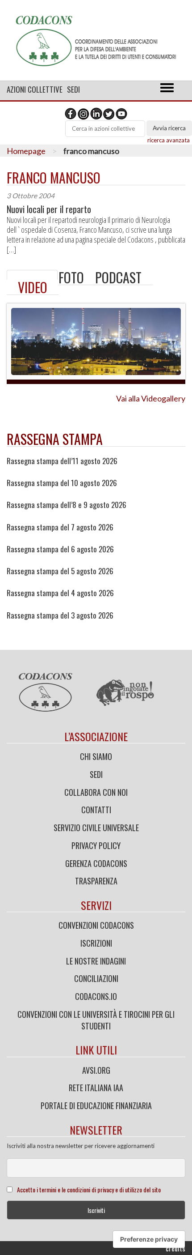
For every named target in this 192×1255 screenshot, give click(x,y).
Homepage (26, 151)
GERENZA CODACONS (96, 863)
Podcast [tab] (118, 277)
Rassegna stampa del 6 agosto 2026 (60, 549)
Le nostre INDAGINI (96, 961)
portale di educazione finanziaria (96, 1105)
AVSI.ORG (96, 1070)
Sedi (73, 89)
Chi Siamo (96, 756)
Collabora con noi (96, 792)
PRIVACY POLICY (96, 845)
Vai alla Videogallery (150, 398)
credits (175, 1248)
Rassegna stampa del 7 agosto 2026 (60, 527)
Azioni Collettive (35, 89)
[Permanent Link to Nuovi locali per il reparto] (32, 275)
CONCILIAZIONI (96, 978)
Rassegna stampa (55, 439)
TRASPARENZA (96, 881)
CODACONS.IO (96, 996)
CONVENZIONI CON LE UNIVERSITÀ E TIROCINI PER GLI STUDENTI (96, 1020)
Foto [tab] (71, 277)
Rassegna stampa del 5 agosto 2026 (60, 571)
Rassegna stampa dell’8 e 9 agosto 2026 (66, 504)
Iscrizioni (96, 943)
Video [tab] (32, 287)
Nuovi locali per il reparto (49, 209)
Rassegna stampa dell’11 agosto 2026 (62, 461)
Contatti (96, 809)
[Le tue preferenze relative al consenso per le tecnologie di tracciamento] (149, 1239)
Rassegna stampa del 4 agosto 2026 (60, 593)
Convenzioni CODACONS (96, 925)
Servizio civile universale (96, 827)
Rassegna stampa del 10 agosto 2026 (62, 483)
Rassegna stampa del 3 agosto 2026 (60, 615)
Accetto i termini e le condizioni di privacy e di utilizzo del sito (89, 1189)
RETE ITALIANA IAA (96, 1087)
